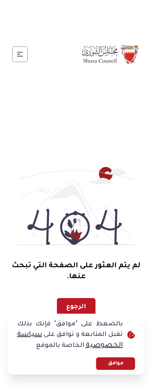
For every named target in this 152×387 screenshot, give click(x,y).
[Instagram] (66, 11)
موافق (116, 363)
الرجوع (76, 307)
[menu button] (20, 54)
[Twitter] (85, 11)
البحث (55, 29)
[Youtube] (48, 11)
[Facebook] (104, 11)
